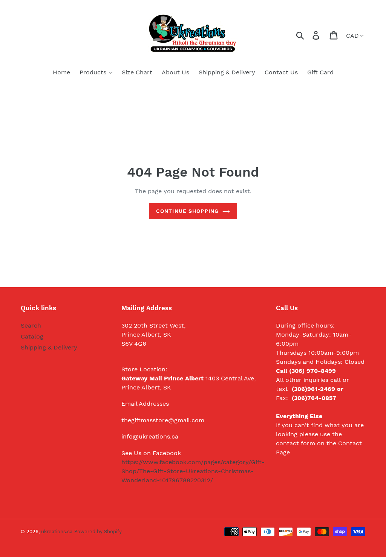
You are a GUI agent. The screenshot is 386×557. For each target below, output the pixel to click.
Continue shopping (187, 211)
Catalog (32, 336)
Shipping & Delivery (49, 347)
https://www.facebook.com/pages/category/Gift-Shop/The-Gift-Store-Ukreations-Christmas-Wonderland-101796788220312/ (193, 471)
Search (31, 325)
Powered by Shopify (98, 531)
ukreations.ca (56, 531)
